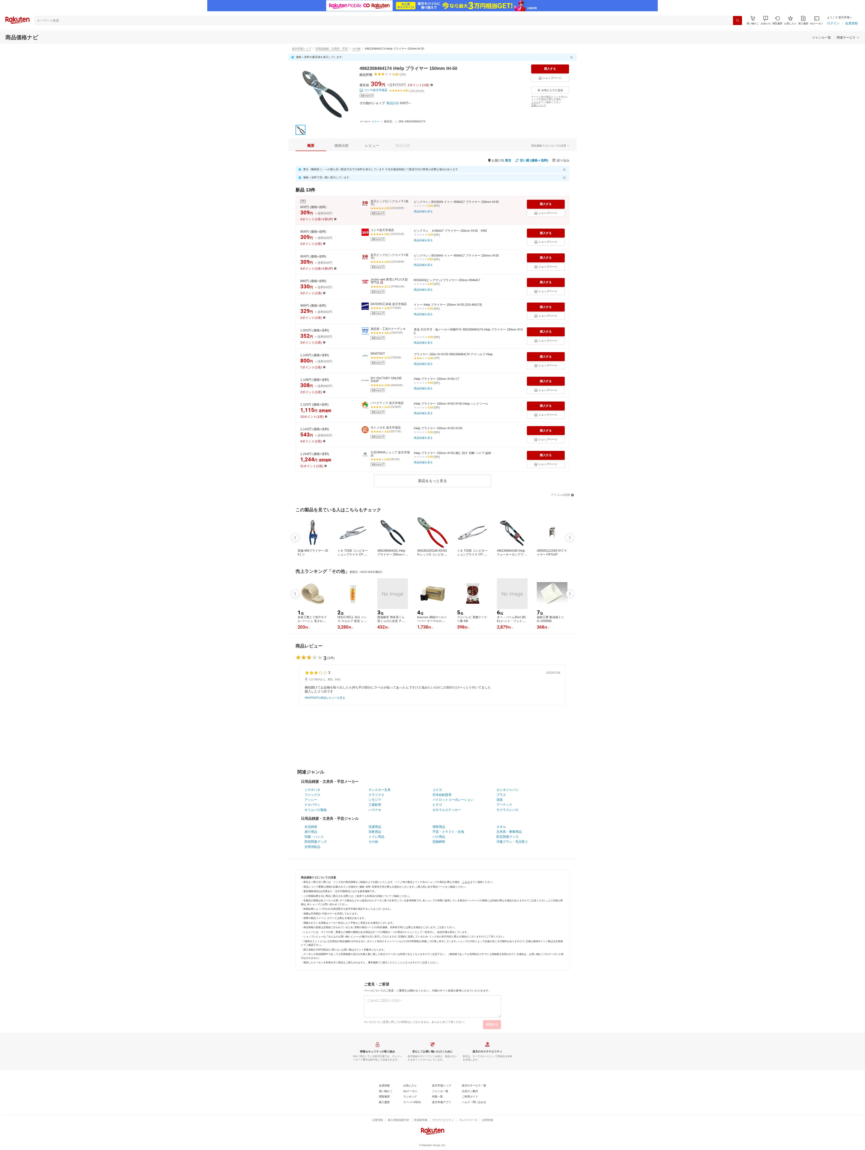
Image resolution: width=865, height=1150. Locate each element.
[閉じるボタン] (572, 57)
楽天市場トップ (301, 48)
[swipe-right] (569, 537)
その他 (356, 48)
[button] (766, 20)
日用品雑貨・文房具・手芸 (331, 48)
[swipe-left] (295, 537)
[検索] (737, 20)
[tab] (311, 145)
